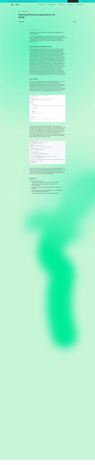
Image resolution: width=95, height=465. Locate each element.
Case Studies (25, 11)
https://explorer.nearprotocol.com (37, 134)
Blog (19, 11)
